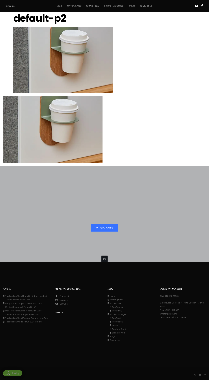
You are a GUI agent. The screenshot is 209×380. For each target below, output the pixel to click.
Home (112, 296)
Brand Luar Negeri (118, 314)
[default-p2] (63, 91)
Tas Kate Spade (119, 329)
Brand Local (115, 303)
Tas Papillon (117, 307)
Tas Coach (117, 321)
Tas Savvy (117, 310)
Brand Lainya (118, 332)
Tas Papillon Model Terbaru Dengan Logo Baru (26, 318)
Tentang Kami (116, 299)
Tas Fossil (116, 318)
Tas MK (115, 325)
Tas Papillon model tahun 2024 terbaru (23, 321)
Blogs (112, 336)
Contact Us (115, 340)
